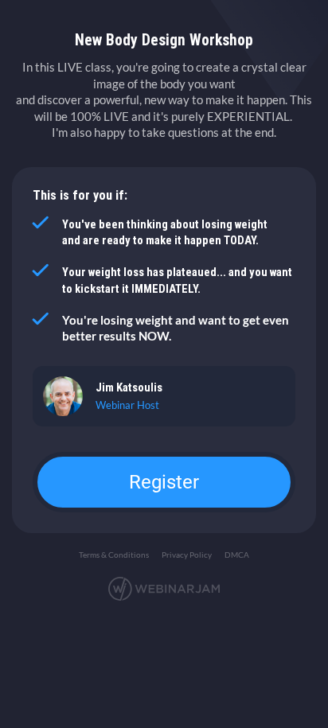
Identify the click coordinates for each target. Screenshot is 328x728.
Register (164, 482)
